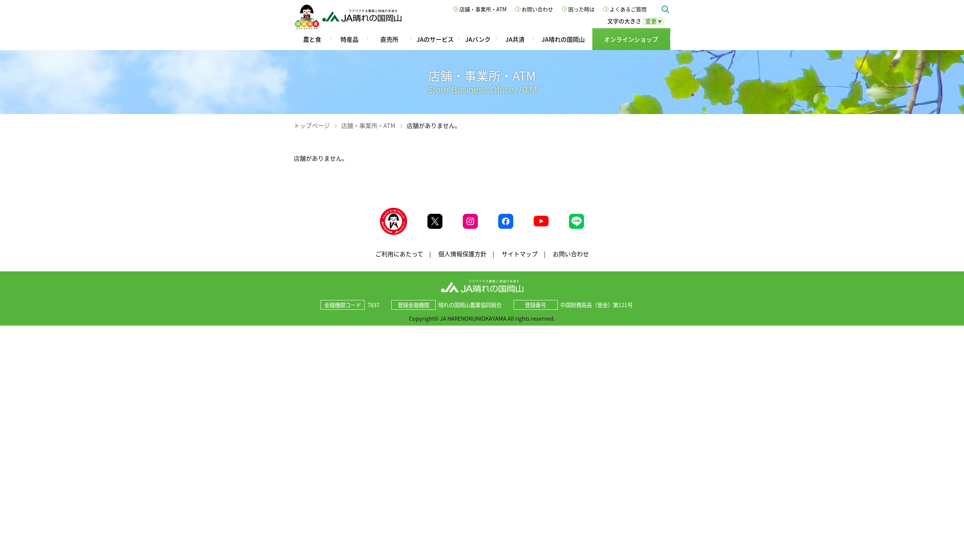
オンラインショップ (631, 39)
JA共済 (515, 39)
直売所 (389, 39)
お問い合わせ (537, 9)
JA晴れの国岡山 (563, 39)
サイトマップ (520, 253)
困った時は (581, 9)
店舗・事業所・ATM (482, 9)
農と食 (312, 39)
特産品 (349, 39)
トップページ (312, 125)
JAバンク (478, 39)
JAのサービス (435, 39)
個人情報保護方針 (462, 253)
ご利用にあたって (399, 253)
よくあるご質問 (628, 9)
